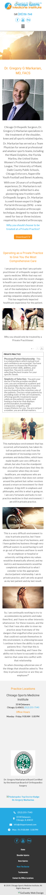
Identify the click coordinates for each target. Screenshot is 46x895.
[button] (23, 237)
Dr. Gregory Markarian (23, 800)
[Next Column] (42, 348)
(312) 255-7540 (25, 14)
